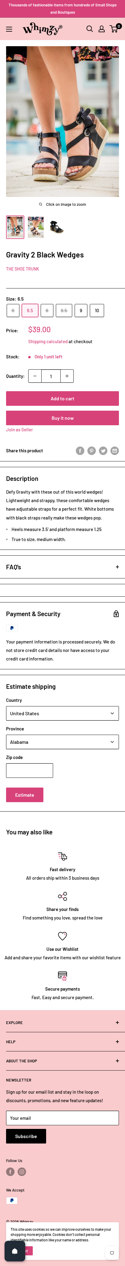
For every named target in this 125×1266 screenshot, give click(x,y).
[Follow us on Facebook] (10, 1172)
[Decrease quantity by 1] (35, 376)
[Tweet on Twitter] (103, 450)
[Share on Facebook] (80, 450)
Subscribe (26, 1136)
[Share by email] (114, 450)
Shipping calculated (48, 341)
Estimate (24, 795)
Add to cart (62, 398)
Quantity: (15, 376)
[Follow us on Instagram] (22, 1172)
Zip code (14, 757)
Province (15, 728)
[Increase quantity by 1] (67, 376)
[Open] (15, 1251)
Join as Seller (19, 429)
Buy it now (63, 418)
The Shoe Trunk (22, 268)
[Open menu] (9, 29)
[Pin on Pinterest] (91, 450)
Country (14, 700)
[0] (114, 29)
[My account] (102, 29)
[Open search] (89, 29)
